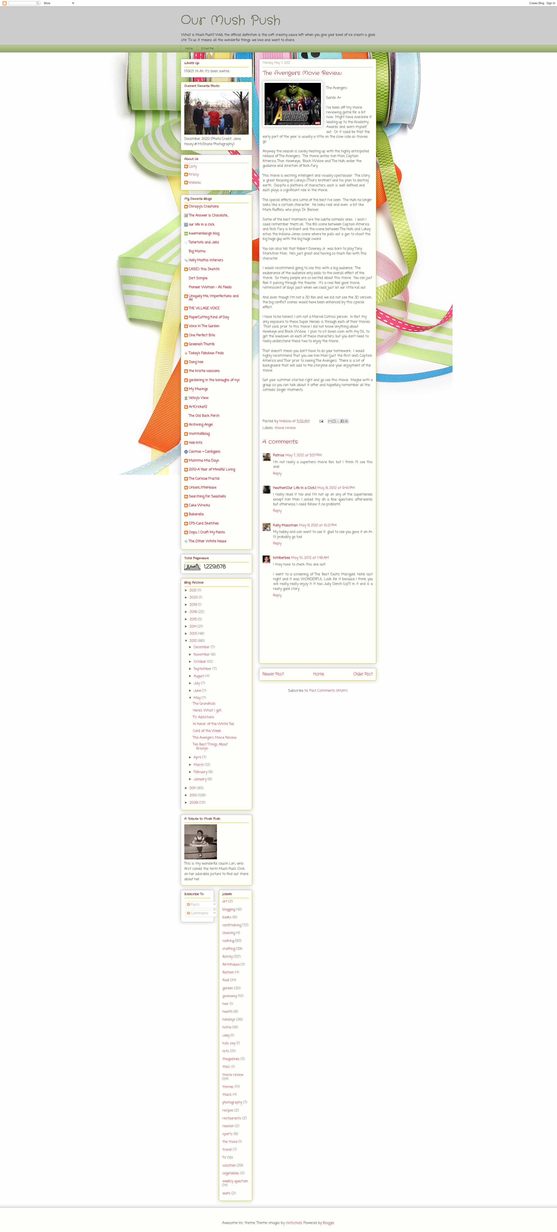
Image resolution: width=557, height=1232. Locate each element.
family (227, 956)
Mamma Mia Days (204, 460)
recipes (227, 1110)
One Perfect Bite (202, 335)
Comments (199, 913)
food (225, 980)
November (202, 654)
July (197, 683)
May (198, 698)
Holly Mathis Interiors (206, 260)
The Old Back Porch (204, 415)
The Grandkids (204, 703)
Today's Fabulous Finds (206, 353)
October (200, 662)
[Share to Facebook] (342, 421)
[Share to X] (338, 421)
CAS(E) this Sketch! (204, 269)
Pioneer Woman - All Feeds (210, 287)
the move (229, 1142)
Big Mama (197, 251)
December (202, 647)
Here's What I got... (207, 710)
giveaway (229, 996)
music (227, 1094)
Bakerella (196, 514)
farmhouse (231, 964)
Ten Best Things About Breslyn (210, 746)
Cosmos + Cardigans (204, 451)
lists (225, 1051)
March (199, 765)
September (203, 669)
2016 (194, 612)
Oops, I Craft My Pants (207, 532)
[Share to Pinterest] (346, 421)
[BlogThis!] (334, 421)
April (198, 757)
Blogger (328, 1223)
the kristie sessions (204, 371)
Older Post (363, 674)
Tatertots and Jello (204, 242)
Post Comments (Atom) (328, 690)
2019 (194, 605)
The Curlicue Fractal (204, 478)
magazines (231, 1059)
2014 (194, 626)
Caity (193, 167)
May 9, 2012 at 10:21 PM (318, 525)
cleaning (228, 933)
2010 (194, 795)
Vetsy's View (198, 398)
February (201, 772)
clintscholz (294, 1223)
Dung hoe (196, 362)
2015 (194, 619)
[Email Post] (321, 421)
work (226, 1193)
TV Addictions (203, 717)
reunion (228, 1126)
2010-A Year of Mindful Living (212, 469)
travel (227, 1149)
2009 (194, 802)
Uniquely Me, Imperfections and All (214, 298)
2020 (194, 597)
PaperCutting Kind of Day (209, 317)
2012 (194, 641)
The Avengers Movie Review (215, 737)
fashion (228, 972)
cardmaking (231, 925)
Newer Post (273, 674)
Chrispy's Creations (204, 206)
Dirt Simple (198, 278)
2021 (194, 590)
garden (227, 988)
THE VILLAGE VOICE (204, 308)
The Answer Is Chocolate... (208, 215)
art (224, 901)
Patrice (278, 455)
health (227, 1011)
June (198, 690)
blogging (228, 909)
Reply (277, 473)
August (199, 676)
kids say (228, 1043)
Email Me (207, 49)
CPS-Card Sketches (204, 523)
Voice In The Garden (204, 326)
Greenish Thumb (202, 344)
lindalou (195, 183)
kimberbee (281, 558)
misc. (226, 1067)
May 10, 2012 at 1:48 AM (310, 558)
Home (189, 49)
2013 (194, 633)
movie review (285, 428)
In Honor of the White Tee (213, 724)
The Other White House (207, 541)
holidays (228, 1019)
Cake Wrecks (199, 505)
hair (225, 1004)
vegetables (230, 1173)
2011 (193, 788)
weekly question (235, 1181)
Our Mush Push (230, 20)
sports (227, 1134)
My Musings (198, 389)
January (201, 779)
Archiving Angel (201, 424)
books (227, 917)
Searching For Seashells (207, 496)
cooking (228, 941)
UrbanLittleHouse (202, 487)
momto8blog (199, 434)
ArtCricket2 (198, 407)
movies (228, 1087)
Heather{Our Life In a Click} (294, 488)
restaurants (231, 1118)
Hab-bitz (195, 442)
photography (232, 1102)
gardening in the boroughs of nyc (214, 380)
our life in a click (202, 224)
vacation (229, 1165)
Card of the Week (207, 731)
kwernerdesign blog (204, 233)
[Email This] (330, 421)
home (226, 1027)
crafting (228, 949)
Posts (195, 904)
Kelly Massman (285, 525)
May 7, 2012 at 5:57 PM (303, 455)
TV (224, 1157)
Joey (226, 1035)
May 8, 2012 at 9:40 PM (336, 488)
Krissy (194, 175)
